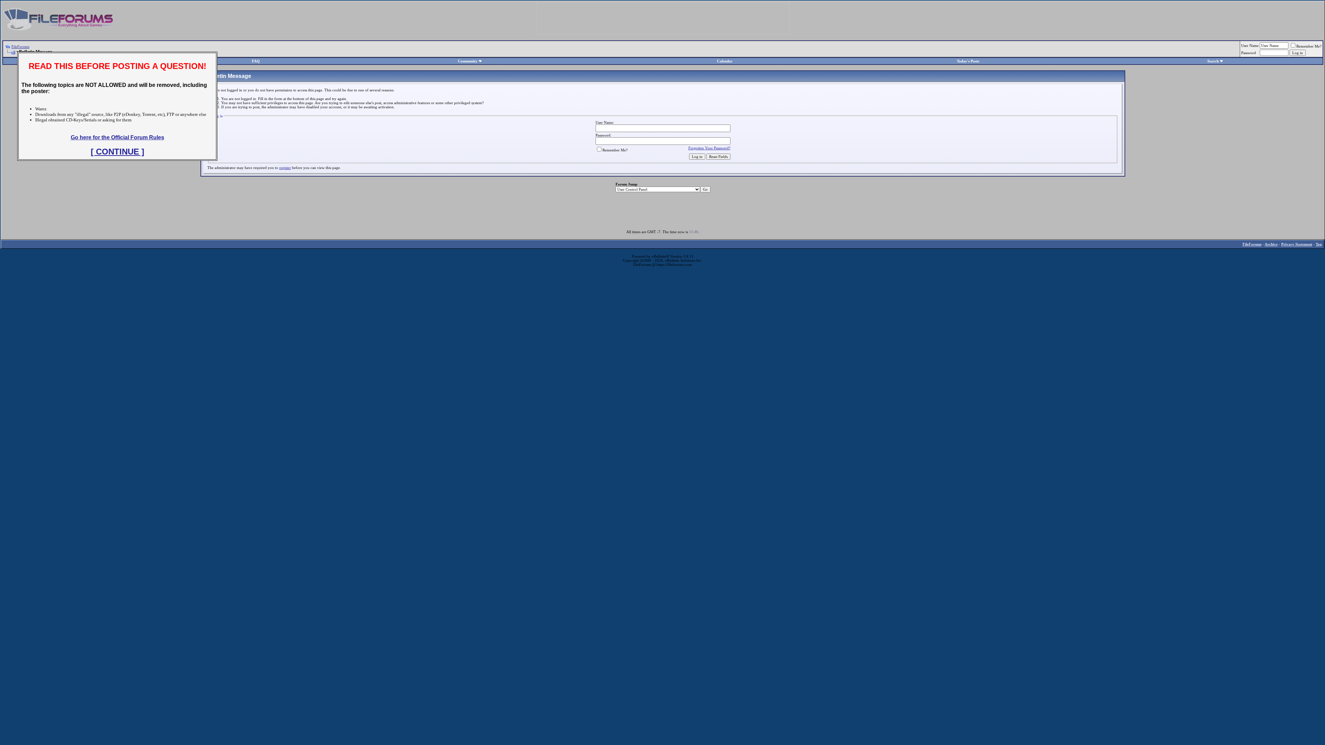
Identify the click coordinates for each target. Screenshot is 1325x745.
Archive (1271, 244)
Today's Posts (968, 61)
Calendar (725, 61)
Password (1248, 53)
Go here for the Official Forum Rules (117, 137)
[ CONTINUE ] (117, 151)
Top (1319, 244)
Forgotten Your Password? (709, 148)
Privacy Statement (1296, 244)
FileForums (20, 46)
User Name (1250, 45)
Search (1213, 61)
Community (468, 61)
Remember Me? (1309, 46)
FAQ (256, 61)
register (285, 168)
